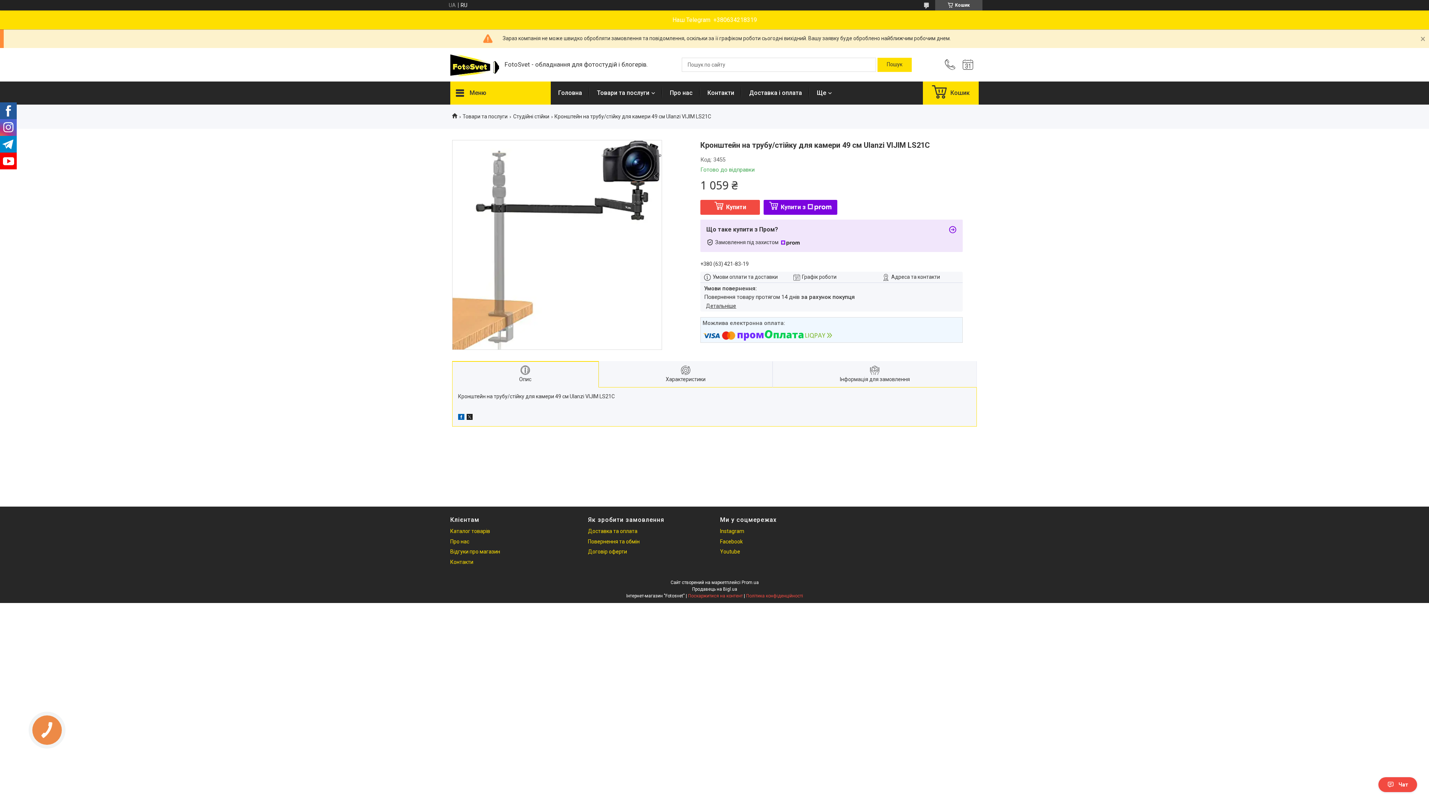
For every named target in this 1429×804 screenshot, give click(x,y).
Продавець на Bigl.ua (714, 589)
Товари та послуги (623, 92)
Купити (736, 207)
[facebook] (461, 418)
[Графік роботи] (968, 64)
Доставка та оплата (612, 531)
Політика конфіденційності (774, 596)
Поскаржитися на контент (715, 596)
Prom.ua (750, 582)
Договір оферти (607, 552)
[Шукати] (894, 65)
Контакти (720, 92)
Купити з (793, 207)
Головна (570, 92)
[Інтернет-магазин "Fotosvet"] (473, 65)
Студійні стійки (531, 116)
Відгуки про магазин (475, 552)
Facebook (731, 542)
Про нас (681, 92)
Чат (1403, 785)
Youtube (730, 552)
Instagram (732, 531)
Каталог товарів (470, 531)
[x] (470, 418)
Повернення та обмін (614, 542)
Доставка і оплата (775, 92)
